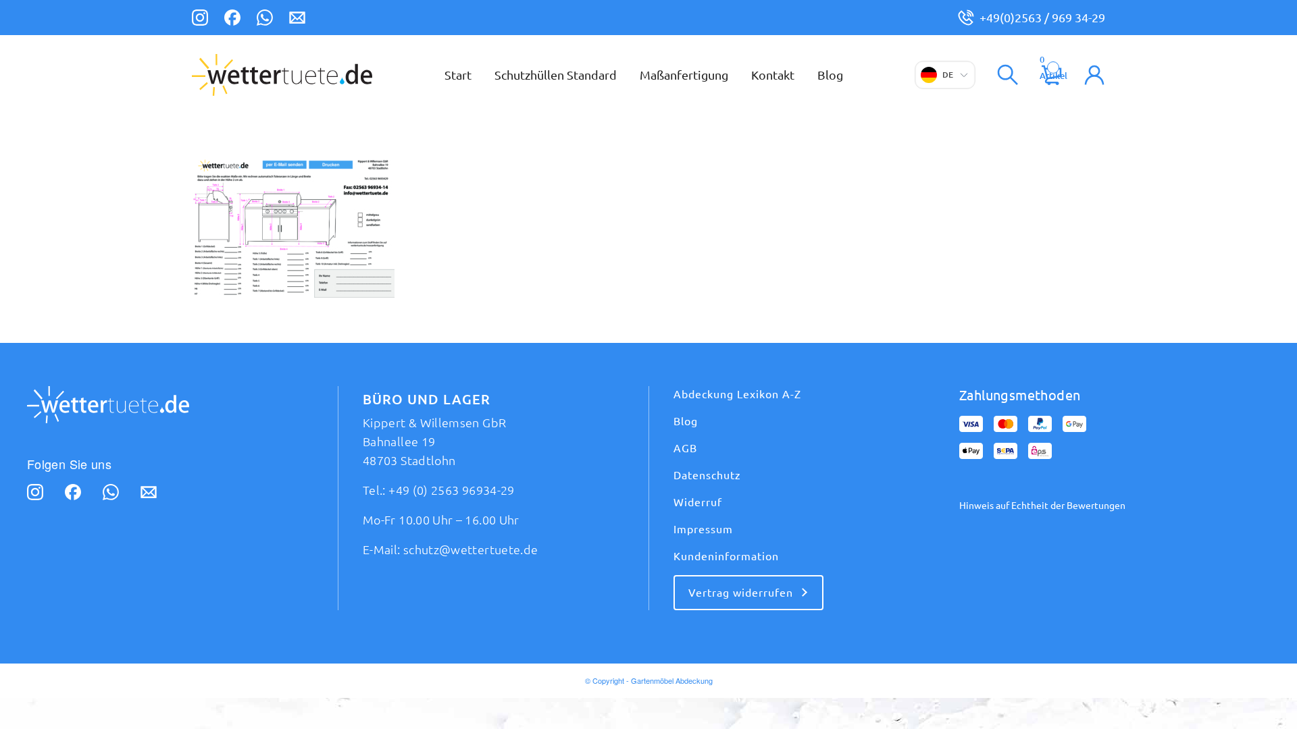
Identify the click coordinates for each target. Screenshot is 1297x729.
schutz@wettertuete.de (470, 549)
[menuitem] (458, 74)
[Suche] (1008, 74)
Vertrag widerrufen (740, 593)
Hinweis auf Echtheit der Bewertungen (1042, 505)
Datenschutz (707, 475)
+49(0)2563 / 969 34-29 (1042, 17)
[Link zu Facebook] (232, 19)
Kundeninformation (726, 556)
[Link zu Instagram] (200, 19)
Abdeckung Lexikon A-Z (737, 394)
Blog (685, 421)
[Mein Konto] (1094, 74)
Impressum (703, 529)
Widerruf (697, 502)
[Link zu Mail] (297, 19)
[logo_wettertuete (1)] (282, 75)
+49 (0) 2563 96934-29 (451, 490)
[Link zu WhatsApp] (265, 19)
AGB (685, 448)
